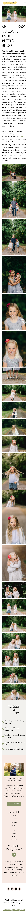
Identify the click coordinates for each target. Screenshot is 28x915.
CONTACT (22, 136)
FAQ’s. (7, 745)
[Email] (15, 889)
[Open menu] (25, 2)
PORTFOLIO (9, 724)
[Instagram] (12, 889)
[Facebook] (8, 889)
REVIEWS (8, 738)
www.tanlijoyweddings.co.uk (14, 910)
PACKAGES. (20, 749)
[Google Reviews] (19, 889)
